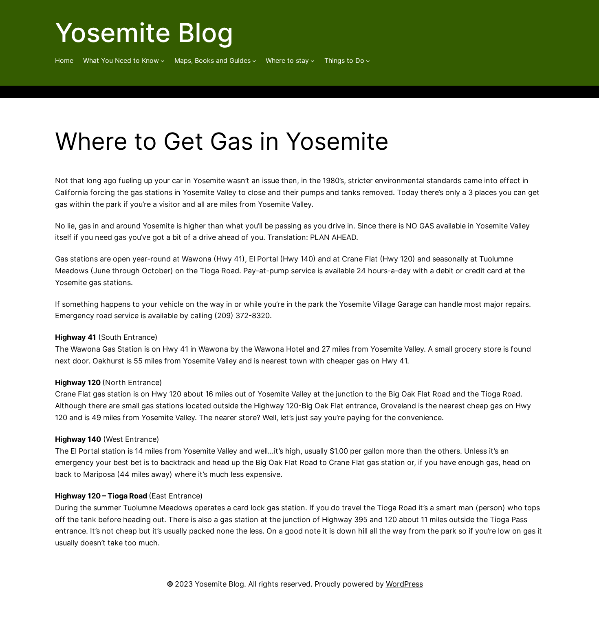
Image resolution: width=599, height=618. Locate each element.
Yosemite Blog (144, 32)
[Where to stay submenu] (313, 61)
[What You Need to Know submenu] (163, 61)
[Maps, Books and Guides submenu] (254, 61)
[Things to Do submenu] (368, 61)
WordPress (404, 584)
